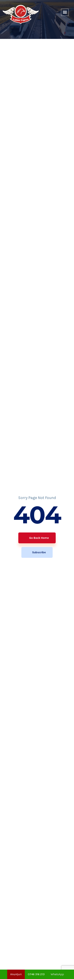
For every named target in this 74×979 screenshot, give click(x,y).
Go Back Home (38, 538)
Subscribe (38, 552)
